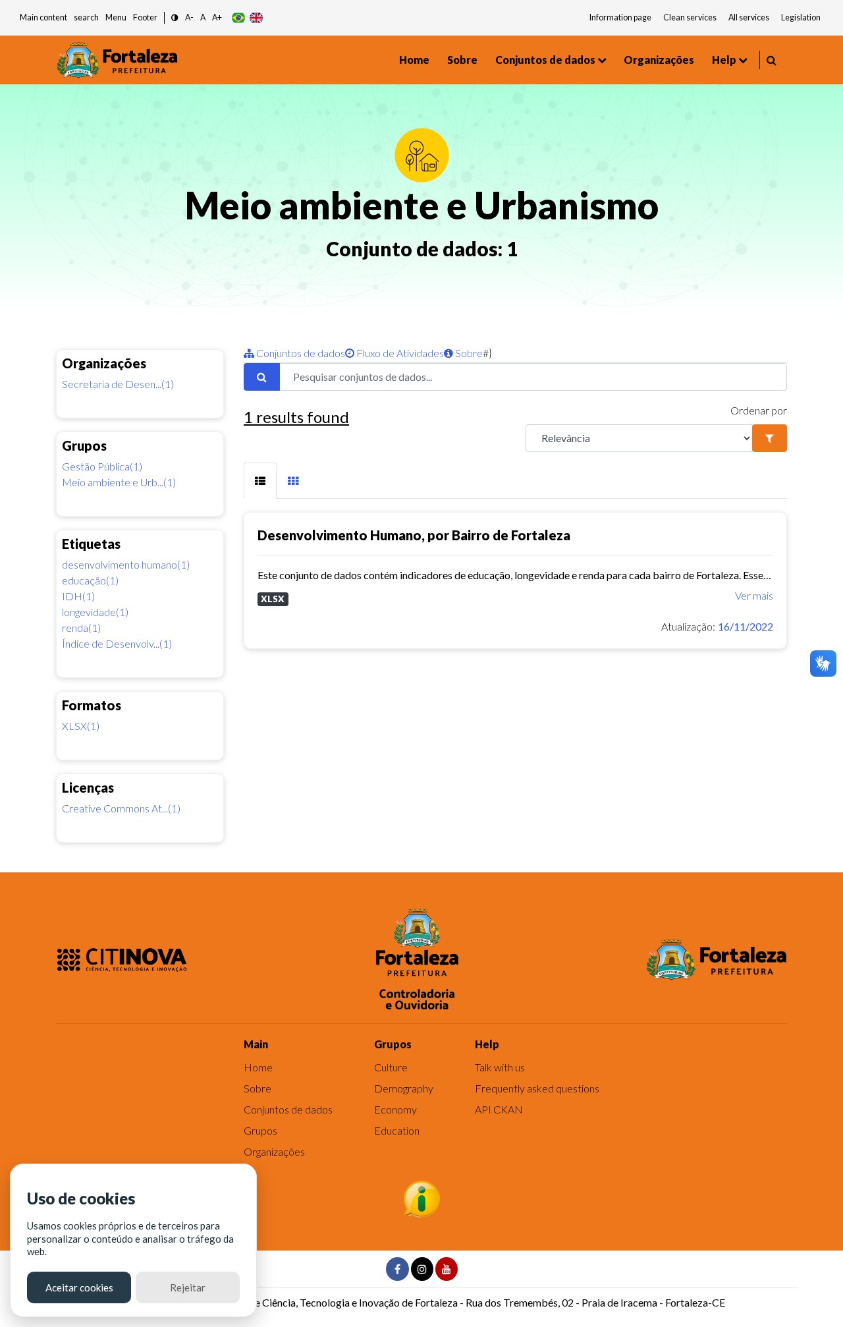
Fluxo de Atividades (399, 353)
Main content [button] (43, 17)
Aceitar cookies (79, 1287)
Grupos (260, 1130)
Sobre (462, 59)
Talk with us (500, 1067)
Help (724, 59)
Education (397, 1130)
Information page (620, 17)
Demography (403, 1088)
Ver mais (754, 595)
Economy (395, 1109)
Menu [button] (115, 17)
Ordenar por (758, 410)
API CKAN (499, 1109)
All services (748, 17)
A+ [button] (217, 17)
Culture (391, 1067)
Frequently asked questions (537, 1088)
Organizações (659, 59)
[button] (174, 18)
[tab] (260, 481)
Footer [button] (145, 17)
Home (414, 59)
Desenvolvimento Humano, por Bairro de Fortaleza (414, 535)
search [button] (86, 17)
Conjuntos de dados (545, 59)
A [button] (202, 17)
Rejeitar (187, 1287)
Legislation (801, 17)
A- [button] (189, 17)
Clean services (690, 17)
